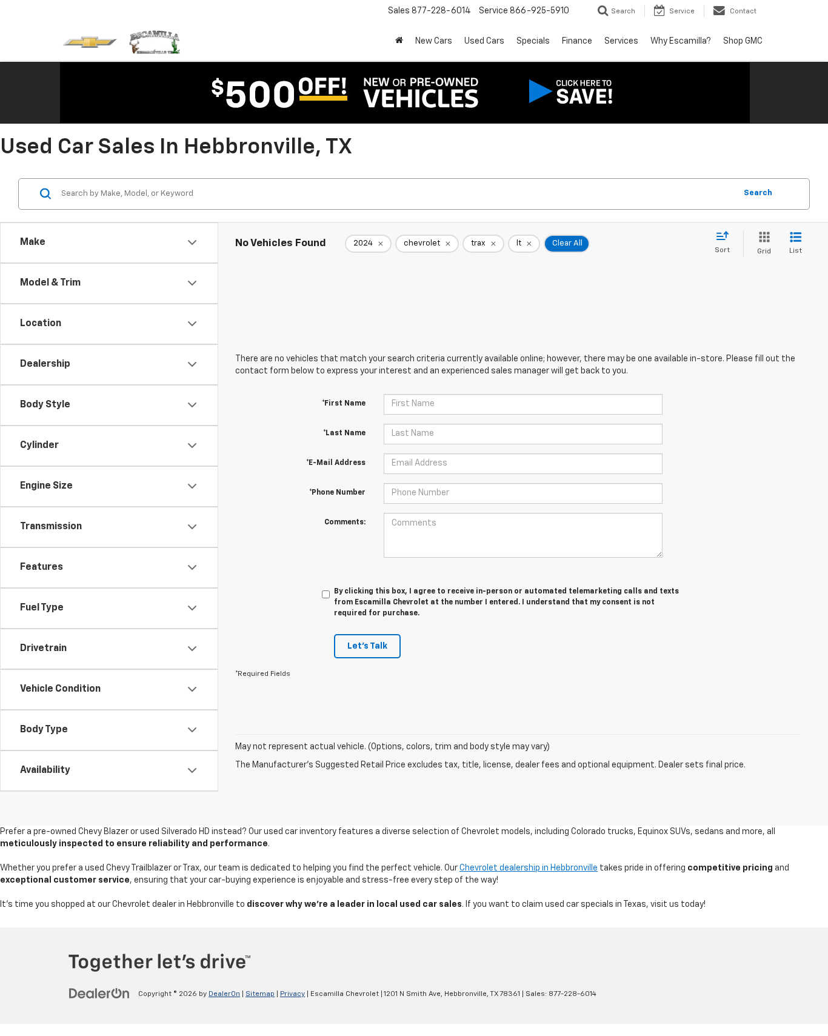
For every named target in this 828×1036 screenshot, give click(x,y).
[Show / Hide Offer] (405, 92)
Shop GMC (743, 41)
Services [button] (621, 41)
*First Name (344, 403)
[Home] (399, 41)
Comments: (345, 522)
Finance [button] (577, 41)
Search (758, 193)
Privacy (292, 994)
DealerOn (224, 994)
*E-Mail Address (336, 463)
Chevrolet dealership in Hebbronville (528, 868)
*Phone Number (337, 492)
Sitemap (260, 994)
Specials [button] (533, 41)
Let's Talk (367, 646)
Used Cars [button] (484, 41)
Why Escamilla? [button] (680, 41)
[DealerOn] (99, 993)
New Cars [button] (433, 41)
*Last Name (344, 433)
